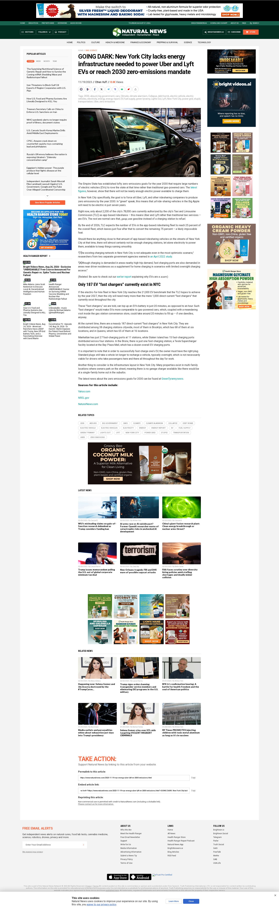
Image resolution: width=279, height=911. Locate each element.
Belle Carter (179, 566)
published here (112, 890)
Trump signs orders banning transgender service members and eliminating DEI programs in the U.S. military (139, 688)
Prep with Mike (48, 23)
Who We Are (125, 830)
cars (117, 96)
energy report (113, 98)
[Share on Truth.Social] (115, 89)
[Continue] (83, 844)
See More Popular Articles (47, 202)
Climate (125, 96)
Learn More (174, 901)
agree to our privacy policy (101, 904)
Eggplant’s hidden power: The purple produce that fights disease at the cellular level (45, 170)
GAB (215, 859)
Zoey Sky (136, 566)
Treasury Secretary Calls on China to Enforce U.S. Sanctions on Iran (45, 110)
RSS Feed (172, 856)
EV (122, 98)
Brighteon (33, 23)
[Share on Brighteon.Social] (81, 89)
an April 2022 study (161, 256)
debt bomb (163, 96)
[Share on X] (101, 89)
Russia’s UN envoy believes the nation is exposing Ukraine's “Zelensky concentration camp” (47, 157)
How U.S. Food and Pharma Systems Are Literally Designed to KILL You (47, 99)
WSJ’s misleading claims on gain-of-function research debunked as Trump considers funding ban (97, 526)
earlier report (124, 276)
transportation (85, 101)
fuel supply (129, 98)
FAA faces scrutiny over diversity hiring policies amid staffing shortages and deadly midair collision (179, 573)
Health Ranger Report (35, 256)
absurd (93, 96)
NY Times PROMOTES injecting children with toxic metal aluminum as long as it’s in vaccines (181, 733)
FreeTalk (217, 852)
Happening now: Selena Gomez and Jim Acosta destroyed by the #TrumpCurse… (96, 687)
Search (256, 23)
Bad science (91, 50)
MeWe (216, 856)
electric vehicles (109, 428)
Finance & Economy (140, 42)
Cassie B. (94, 520)
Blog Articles (173, 852)
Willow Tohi (137, 520)
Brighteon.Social (220, 833)
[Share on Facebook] (95, 89)
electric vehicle (177, 96)
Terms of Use (126, 863)
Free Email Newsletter (130, 837)
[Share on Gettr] (129, 89)
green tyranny (143, 98)
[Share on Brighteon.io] (88, 89)
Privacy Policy (126, 859)
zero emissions (107, 101)
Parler (215, 841)
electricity (92, 98)
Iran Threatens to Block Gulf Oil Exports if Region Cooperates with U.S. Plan (46, 88)
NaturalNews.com (88, 404)
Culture (95, 42)
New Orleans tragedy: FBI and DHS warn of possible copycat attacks (138, 571)
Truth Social (218, 844)
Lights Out (156, 98)
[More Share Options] (135, 89)
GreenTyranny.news (172, 378)
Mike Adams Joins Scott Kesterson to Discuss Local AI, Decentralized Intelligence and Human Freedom (34, 289)
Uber (96, 101)
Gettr (215, 848)
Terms (95, 886)
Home (22, 23)
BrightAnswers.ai (199, 23)
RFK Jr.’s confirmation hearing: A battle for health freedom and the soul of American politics (180, 687)
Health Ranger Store (177, 837)
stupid (197, 98)
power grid (187, 98)
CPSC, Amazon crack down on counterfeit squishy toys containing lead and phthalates (45, 143)
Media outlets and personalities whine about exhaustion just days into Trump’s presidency (96, 733)
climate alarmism (138, 96)
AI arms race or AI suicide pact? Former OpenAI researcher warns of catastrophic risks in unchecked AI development (139, 527)
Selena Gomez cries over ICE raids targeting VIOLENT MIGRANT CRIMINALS (138, 733)
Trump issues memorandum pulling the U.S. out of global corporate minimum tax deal (96, 572)
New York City (174, 98)
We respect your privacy (32, 852)
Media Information (128, 848)
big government (106, 96)
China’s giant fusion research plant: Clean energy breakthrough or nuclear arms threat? (181, 526)
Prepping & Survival (167, 42)
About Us (234, 23)
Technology (204, 42)
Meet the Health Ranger (131, 833)
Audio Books (75, 23)
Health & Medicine (115, 42)
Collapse (152, 96)
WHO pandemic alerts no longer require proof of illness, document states (47, 121)
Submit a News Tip (128, 856)
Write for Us (125, 844)
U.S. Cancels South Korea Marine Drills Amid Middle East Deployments (46, 131)
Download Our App (218, 23)
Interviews (62, 23)
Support (123, 841)
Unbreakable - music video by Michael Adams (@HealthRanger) (60, 310)
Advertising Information (130, 852)
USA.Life (217, 863)
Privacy (88, 886)
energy (101, 98)
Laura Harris (96, 566)
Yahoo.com (84, 391)
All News (171, 833)
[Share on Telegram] (108, 89)
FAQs (244, 23)
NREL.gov (83, 397)
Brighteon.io (218, 830)
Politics (81, 42)
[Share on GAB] (122, 89)
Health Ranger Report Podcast (181, 841)
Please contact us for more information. (96, 804)
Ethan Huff (101, 82)
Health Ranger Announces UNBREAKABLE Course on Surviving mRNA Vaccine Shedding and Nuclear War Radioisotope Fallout (59, 291)
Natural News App (175, 844)
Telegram (217, 837)
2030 (86, 96)
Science (188, 42)
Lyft (164, 98)
